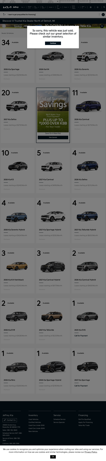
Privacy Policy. (91, 452)
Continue (53, 43)
